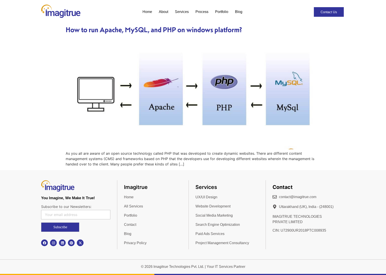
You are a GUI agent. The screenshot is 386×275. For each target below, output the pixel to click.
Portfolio (221, 12)
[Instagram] (53, 242)
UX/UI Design (206, 197)
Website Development (213, 206)
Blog (238, 12)
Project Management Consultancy (222, 243)
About (163, 12)
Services (182, 12)
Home (147, 12)
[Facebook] (44, 242)
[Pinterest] (71, 242)
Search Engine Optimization (217, 224)
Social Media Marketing (214, 215)
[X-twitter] (80, 242)
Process (201, 12)
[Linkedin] (62, 242)
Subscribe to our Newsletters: (66, 206)
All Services (133, 206)
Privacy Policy (135, 243)
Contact (130, 224)
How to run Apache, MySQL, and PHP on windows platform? (154, 29)
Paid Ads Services (209, 234)
